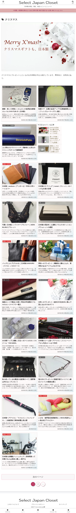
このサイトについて (13, 504)
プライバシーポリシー (38, 504)
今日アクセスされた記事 (38, 507)
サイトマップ (63, 504)
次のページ (38, 477)
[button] (70, 342)
